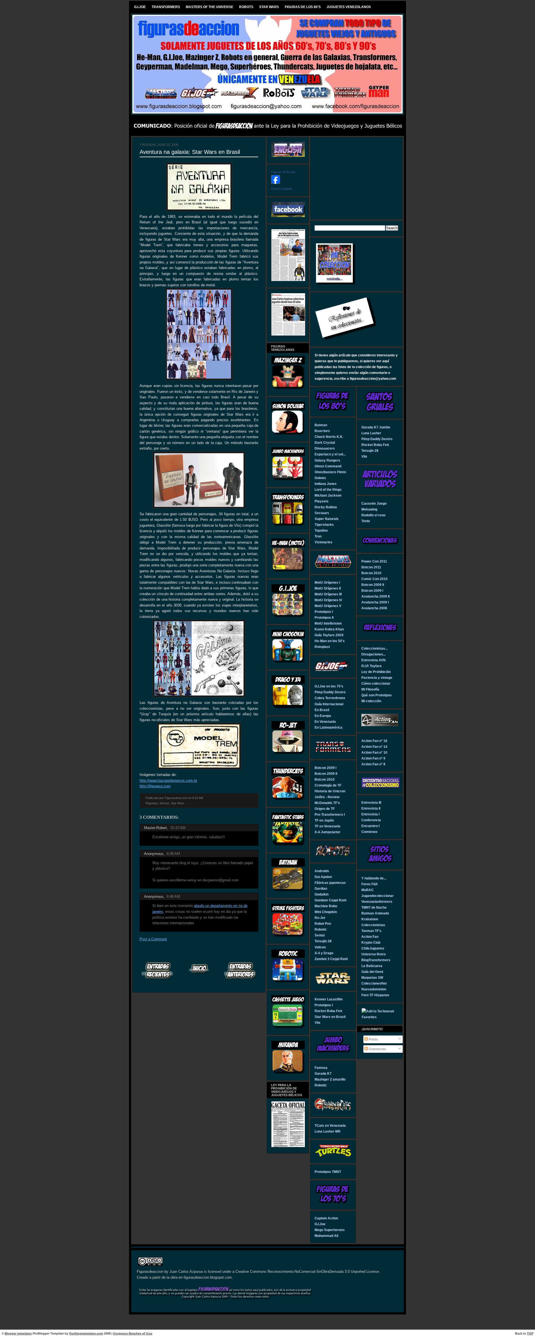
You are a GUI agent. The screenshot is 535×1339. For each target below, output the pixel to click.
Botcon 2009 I (325, 768)
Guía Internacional (329, 704)
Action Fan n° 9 (373, 758)
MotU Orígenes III (328, 594)
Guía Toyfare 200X (329, 635)
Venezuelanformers (376, 901)
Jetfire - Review (327, 797)
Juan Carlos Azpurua (186, 1272)
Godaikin (322, 894)
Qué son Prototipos (376, 695)
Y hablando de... (373, 878)
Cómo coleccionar (375, 683)
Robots (246, 7)
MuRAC (367, 890)
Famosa (321, 1067)
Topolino (321, 530)
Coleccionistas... (374, 648)
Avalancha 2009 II (375, 596)
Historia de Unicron (330, 791)
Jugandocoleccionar (377, 895)
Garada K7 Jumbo (375, 427)
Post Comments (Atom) (174, 985)
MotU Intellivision (328, 623)
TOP (530, 1333)
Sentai (320, 935)
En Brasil (322, 710)
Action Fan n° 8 (373, 764)
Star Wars (269, 7)
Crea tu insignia (281, 188)
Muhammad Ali (326, 1235)
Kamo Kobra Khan (329, 629)
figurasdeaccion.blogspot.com (208, 1277)
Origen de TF (325, 808)
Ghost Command (328, 466)
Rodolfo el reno (373, 515)
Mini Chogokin (326, 912)
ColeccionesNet (374, 983)
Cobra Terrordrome (330, 698)
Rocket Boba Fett (328, 1011)
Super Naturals (327, 519)
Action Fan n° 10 (374, 752)
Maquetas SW (372, 977)
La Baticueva (371, 966)
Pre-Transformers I (330, 814)
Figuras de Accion (283, 172)
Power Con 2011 (374, 561)
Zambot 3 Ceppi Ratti (331, 959)
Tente (365, 521)
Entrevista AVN (373, 660)
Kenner (164, 803)
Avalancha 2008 (374, 608)
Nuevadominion (373, 989)
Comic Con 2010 (374, 579)
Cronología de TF (328, 785)
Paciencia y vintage (376, 677)
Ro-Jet (320, 917)
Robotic (321, 929)
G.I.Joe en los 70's (329, 686)
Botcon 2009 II (326, 773)
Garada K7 (323, 1073)
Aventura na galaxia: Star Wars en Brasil (190, 152)
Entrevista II (370, 808)
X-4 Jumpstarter (328, 832)
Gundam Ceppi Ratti (330, 900)
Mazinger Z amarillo (330, 1079)
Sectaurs (322, 513)
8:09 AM (173, 854)
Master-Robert (155, 828)
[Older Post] (240, 971)
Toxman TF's (371, 931)
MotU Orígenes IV (328, 600)
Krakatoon (369, 919)
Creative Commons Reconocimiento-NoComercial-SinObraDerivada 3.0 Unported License (307, 1272)
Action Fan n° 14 (374, 746)
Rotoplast (322, 646)
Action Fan (369, 936)
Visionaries (323, 542)
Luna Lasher (371, 433)
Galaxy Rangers (327, 460)
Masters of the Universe (209, 7)
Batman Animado (375, 913)
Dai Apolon (323, 877)
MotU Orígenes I (327, 582)
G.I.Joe (140, 7)
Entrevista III (371, 802)
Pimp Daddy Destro (330, 692)
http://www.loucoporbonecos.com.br (168, 780)
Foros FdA (369, 884)
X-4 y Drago (324, 953)
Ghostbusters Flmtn (330, 472)
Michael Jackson (328, 495)
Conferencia (371, 820)
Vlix (317, 1022)
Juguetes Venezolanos (349, 7)
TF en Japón (324, 820)
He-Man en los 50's (330, 641)
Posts (373, 1039)
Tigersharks (324, 524)
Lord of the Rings (328, 489)
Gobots (320, 478)
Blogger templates (18, 1333)
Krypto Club (370, 942)
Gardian (321, 888)
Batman (321, 425)
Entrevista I (370, 814)
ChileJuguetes (372, 948)
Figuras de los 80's (303, 7)
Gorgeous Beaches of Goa (132, 1333)
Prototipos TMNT (328, 1171)
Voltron (320, 947)
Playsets (322, 501)
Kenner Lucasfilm (329, 999)
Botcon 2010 (325, 779)
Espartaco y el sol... (330, 454)
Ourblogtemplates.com (86, 1333)
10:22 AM (178, 828)
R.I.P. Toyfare (371, 666)
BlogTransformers (375, 960)
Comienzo (369, 832)
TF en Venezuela (327, 826)
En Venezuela (325, 721)
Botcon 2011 (371, 567)
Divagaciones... (373, 654)
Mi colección (371, 701)
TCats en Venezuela (330, 1125)
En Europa (323, 715)
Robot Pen (323, 923)
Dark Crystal (325, 442)
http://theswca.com (155, 786)
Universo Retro (373, 954)
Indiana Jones (326, 483)
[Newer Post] (158, 971)
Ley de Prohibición (376, 672)
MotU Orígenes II (328, 588)
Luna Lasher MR (328, 1131)
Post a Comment (153, 939)
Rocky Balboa (326, 507)
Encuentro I (370, 826)
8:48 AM (173, 896)
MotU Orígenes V (328, 606)
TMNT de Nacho (373, 907)
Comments (377, 1049)
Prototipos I (324, 611)
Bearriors (322, 431)
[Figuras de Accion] (275, 182)
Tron (318, 536)
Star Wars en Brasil (330, 1017)
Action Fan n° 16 (374, 741)
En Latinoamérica (328, 727)
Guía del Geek (372, 971)
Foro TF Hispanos (375, 995)
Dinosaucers (325, 448)
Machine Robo (326, 906)
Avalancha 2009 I (375, 602)
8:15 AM (197, 798)
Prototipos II (324, 617)
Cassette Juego (373, 503)
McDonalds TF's (327, 803)
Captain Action (326, 1218)
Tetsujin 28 (323, 941)
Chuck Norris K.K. (329, 436)
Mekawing (369, 509)
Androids (322, 871)
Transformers (166, 7)
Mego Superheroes (330, 1230)
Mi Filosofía (370, 689)
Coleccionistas (373, 925)
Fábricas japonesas (330, 882)
